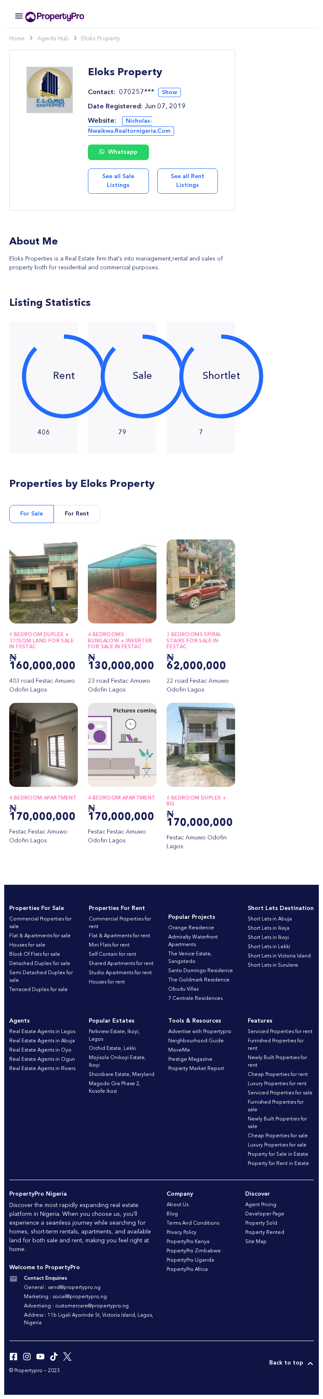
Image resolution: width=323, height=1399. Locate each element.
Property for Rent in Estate (278, 1163)
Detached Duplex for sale (39, 963)
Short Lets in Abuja (270, 919)
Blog (172, 1214)
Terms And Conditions (193, 1223)
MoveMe (179, 1050)
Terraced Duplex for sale (38, 989)
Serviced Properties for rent (280, 1031)
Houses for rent (107, 982)
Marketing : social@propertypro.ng (65, 1296)
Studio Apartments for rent (120, 973)
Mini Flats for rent (109, 945)
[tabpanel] (122, 699)
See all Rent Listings (187, 181)
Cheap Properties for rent (278, 1074)
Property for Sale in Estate (278, 1154)
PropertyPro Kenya (188, 1241)
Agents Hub (53, 39)
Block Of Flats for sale (34, 954)
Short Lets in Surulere (273, 965)
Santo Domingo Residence (200, 970)
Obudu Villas (183, 989)
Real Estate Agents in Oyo (40, 1050)
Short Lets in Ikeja (268, 928)
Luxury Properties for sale (277, 1145)
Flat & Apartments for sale (40, 936)
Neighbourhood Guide (196, 1041)
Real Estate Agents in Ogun (42, 1059)
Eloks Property (100, 39)
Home (17, 39)
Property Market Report (196, 1068)
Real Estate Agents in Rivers (42, 1068)
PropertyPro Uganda (190, 1260)
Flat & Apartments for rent (119, 936)
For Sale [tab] (31, 514)
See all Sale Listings (118, 181)
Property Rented (264, 1232)
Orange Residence (191, 928)
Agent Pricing (260, 1204)
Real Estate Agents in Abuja (42, 1041)
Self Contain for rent (112, 954)
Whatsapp (122, 152)
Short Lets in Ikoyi (268, 937)
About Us (177, 1204)
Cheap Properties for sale (278, 1136)
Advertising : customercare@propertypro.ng (76, 1306)
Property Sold (261, 1223)
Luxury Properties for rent (277, 1083)
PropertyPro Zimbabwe (194, 1251)
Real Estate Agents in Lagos (42, 1031)
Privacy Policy (181, 1232)
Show (169, 92)
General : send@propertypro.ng (62, 1287)
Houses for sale (27, 945)
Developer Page (264, 1214)
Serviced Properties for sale (280, 1093)
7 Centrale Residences (195, 998)
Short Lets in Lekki (269, 946)
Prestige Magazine (190, 1059)
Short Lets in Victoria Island (279, 956)
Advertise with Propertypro (199, 1031)
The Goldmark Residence (199, 980)
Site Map (256, 1241)
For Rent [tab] (77, 514)
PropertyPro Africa (187, 1269)
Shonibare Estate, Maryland (121, 1074)
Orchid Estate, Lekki (112, 1048)
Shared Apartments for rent (121, 963)
